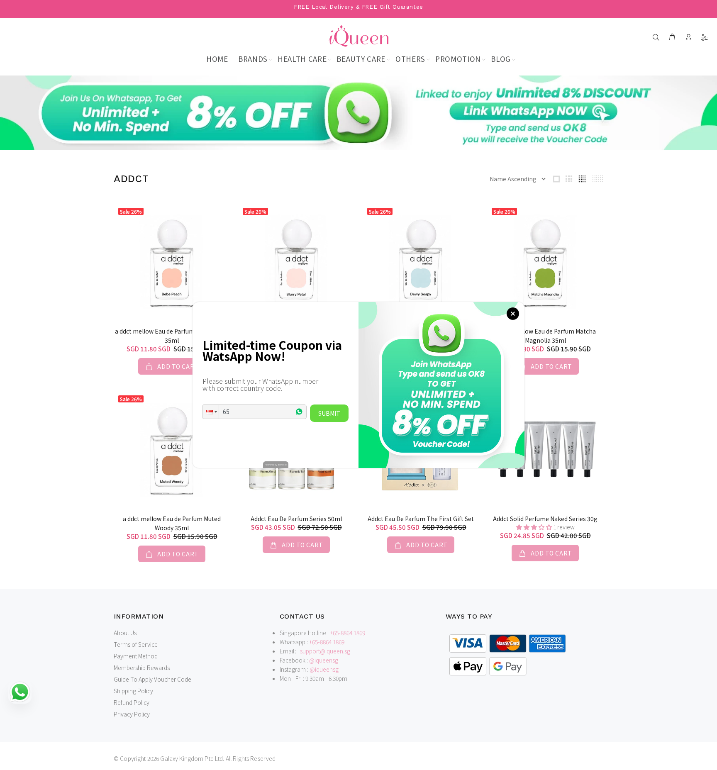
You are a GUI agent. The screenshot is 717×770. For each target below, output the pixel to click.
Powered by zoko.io (276, 464)
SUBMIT (329, 413)
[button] (211, 412)
